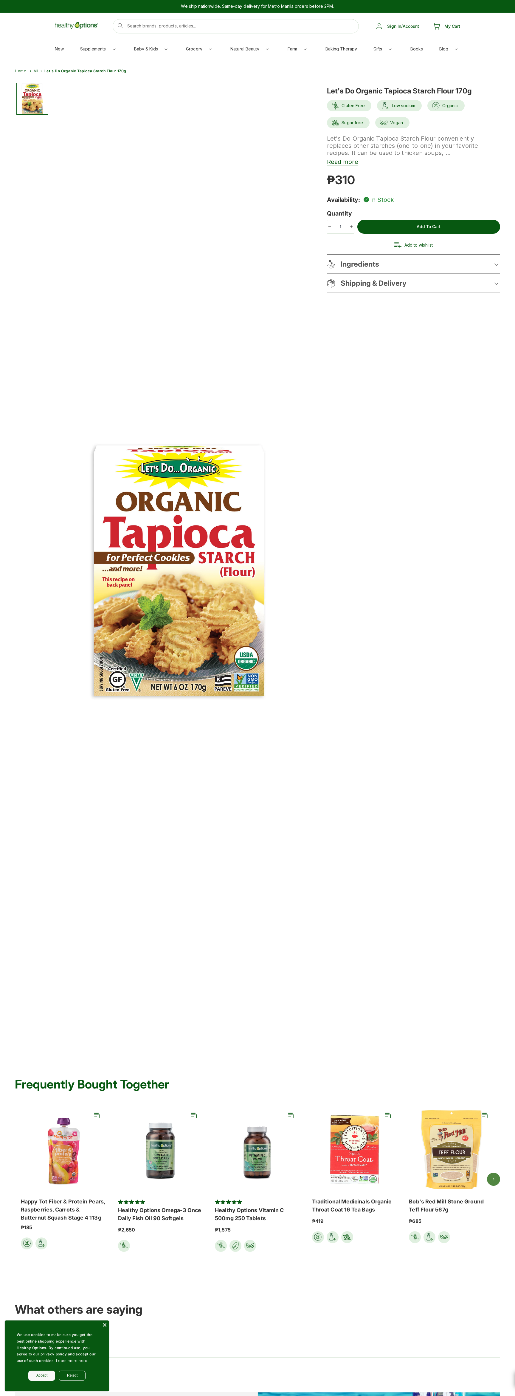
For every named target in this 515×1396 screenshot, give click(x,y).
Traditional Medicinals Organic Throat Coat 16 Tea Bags (352, 1205)
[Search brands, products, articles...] (120, 25)
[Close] (105, 1325)
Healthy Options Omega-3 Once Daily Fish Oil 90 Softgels (159, 1214)
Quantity (340, 213)
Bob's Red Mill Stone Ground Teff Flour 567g (446, 1205)
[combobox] (236, 26)
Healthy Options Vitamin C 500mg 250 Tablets (249, 1214)
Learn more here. (72, 1360)
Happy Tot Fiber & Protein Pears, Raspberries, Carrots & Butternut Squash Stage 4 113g (63, 1209)
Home (20, 71)
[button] (97, 50)
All (36, 71)
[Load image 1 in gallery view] (32, 99)
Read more (342, 161)
